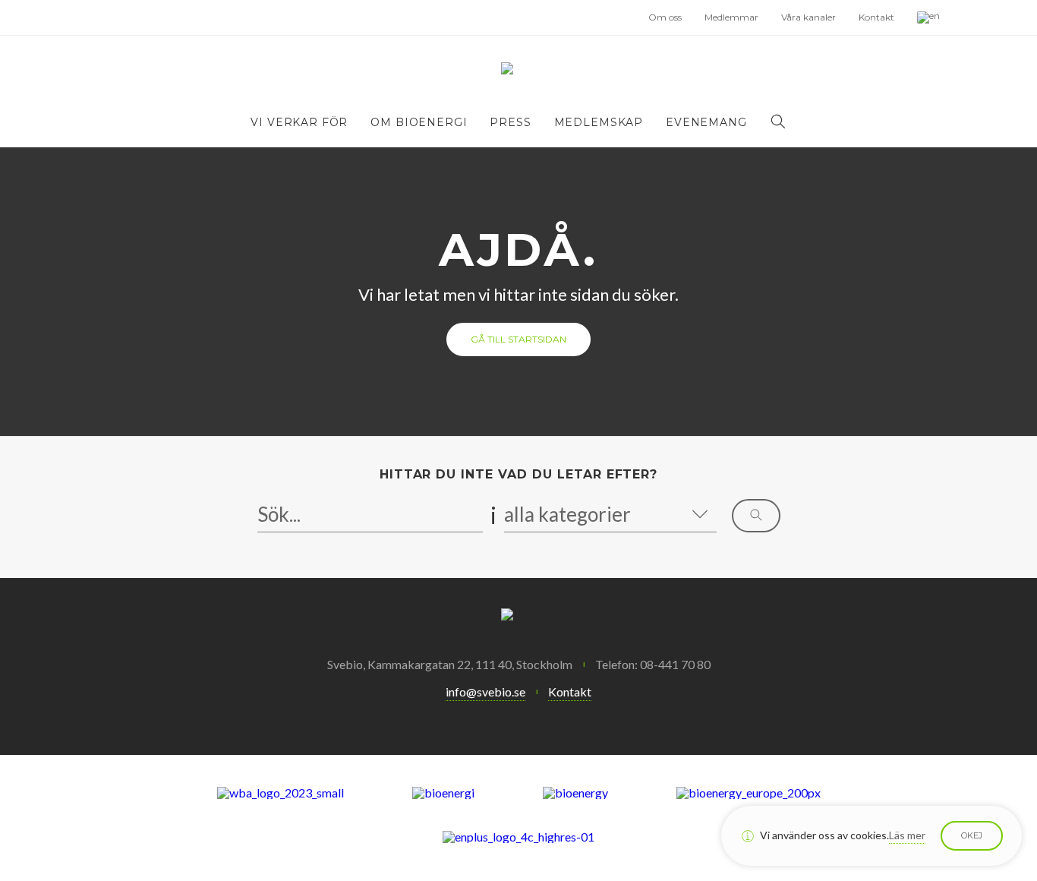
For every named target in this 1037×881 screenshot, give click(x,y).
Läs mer (907, 835)
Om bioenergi (418, 122)
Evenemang (706, 122)
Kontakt (876, 17)
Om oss (665, 17)
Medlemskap (598, 122)
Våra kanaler (808, 17)
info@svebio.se (485, 691)
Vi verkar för (299, 122)
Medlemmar (731, 17)
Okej (971, 835)
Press (510, 122)
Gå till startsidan (518, 339)
